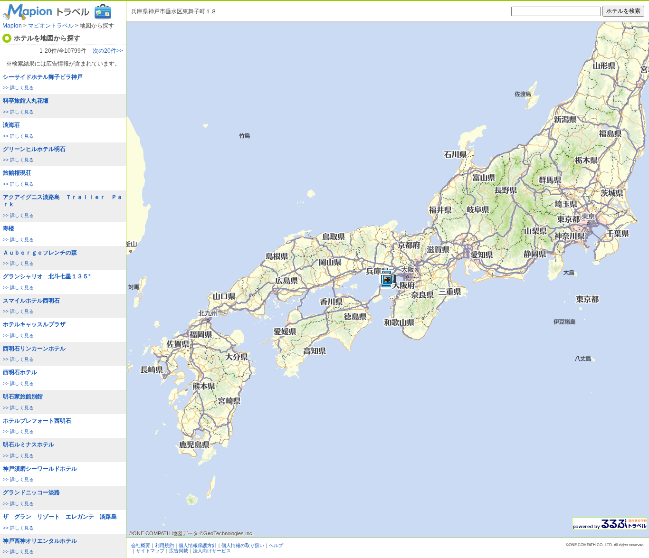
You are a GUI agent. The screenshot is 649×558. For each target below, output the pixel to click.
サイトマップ (150, 550)
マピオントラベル (51, 25)
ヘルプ (276, 545)
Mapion (12, 25)
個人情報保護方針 (198, 545)
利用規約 (164, 545)
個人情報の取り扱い (242, 545)
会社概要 (140, 545)
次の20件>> (108, 51)
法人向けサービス (212, 550)
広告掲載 (178, 550)
